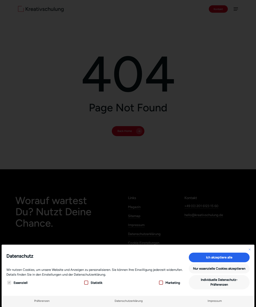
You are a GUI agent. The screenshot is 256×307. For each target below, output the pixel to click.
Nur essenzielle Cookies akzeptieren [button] (219, 268)
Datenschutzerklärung (129, 301)
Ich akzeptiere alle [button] (219, 257)
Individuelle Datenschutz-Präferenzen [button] (219, 282)
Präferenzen (42, 301)
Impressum (215, 301)
